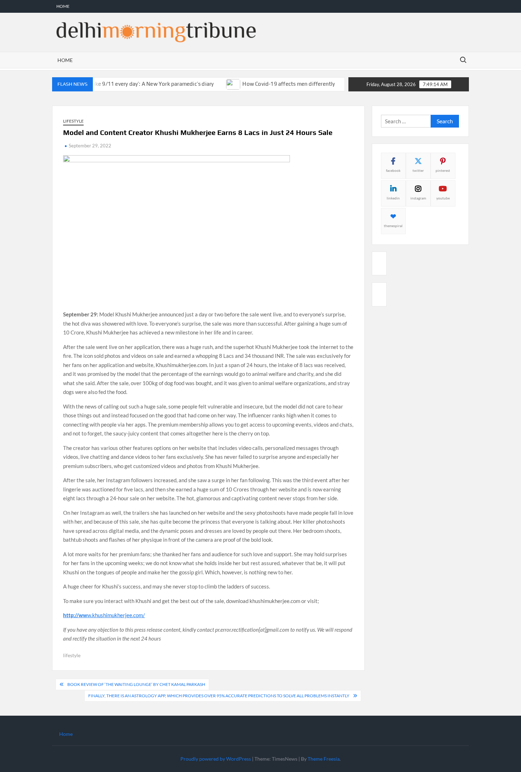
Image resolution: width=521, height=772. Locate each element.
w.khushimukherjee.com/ (104, 615)
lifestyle (71, 655)
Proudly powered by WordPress (215, 759)
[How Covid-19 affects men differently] (224, 83)
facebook (393, 170)
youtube (443, 198)
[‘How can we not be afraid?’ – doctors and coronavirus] (338, 83)
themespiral (393, 226)
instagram (418, 198)
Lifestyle (73, 121)
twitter (418, 170)
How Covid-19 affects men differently (279, 84)
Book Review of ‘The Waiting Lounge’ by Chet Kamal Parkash (136, 684)
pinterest (443, 170)
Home (62, 6)
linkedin (393, 198)
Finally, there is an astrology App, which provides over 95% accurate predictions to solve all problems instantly (218, 695)
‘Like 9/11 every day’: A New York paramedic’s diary (142, 84)
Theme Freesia (324, 759)
